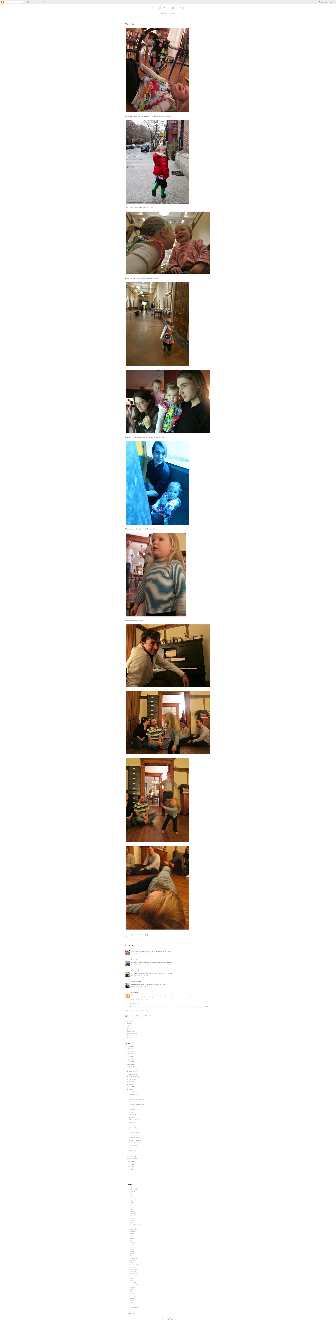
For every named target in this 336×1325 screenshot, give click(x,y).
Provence (132, 1267)
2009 (129, 1164)
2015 (129, 1056)
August (131, 1079)
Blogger (171, 1319)
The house (133, 1287)
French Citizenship (135, 1224)
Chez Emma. (132, 1150)
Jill (132, 949)
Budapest (133, 1211)
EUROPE (129, 1028)
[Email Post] (146, 935)
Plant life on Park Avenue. (136, 1104)
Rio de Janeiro (134, 1273)
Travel (131, 1289)
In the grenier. (133, 1145)
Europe (132, 1220)
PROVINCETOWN (132, 1034)
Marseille (132, 1253)
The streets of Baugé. (135, 1142)
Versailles (132, 1293)
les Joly (132, 1305)
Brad (132, 960)
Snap (131, 1278)
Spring (132, 1280)
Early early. (132, 1109)
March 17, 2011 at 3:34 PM (139, 975)
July (130, 1081)
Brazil (131, 1209)
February (132, 1156)
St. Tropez (133, 1282)
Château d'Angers (134, 1137)
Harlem (132, 1233)
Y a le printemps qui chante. (137, 1099)
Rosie (133, 992)
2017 (129, 1051)
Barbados (133, 1198)
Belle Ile (132, 1202)
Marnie (133, 970)
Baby (131, 1195)
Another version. (134, 1135)
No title (131, 1112)
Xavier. (131, 1096)
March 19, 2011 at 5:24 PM (139, 999)
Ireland (132, 1236)
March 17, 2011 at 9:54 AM (139, 954)
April (130, 1089)
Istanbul (132, 1238)
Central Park (133, 1216)
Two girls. (131, 1117)
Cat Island (133, 1213)
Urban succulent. (134, 1130)
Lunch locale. (133, 1127)
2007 (129, 1169)
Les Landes (133, 1247)
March (131, 1092)
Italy (131, 1240)
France (132, 1222)
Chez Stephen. (133, 1094)
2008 (129, 1167)
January (131, 1158)
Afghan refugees (135, 1187)
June (130, 1084)
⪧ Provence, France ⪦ (168, 13)
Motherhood (133, 1258)
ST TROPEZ (130, 1032)
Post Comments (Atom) (141, 1010)
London (132, 1249)
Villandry (132, 1296)
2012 (129, 1064)
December (132, 1069)
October (131, 1074)
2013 (129, 1061)
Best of (132, 1204)
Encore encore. (133, 1153)
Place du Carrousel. (135, 1132)
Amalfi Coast (133, 1189)
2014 (129, 1059)
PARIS (129, 1036)
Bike (131, 1207)
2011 (129, 1066)
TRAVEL (129, 1024)
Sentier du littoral (135, 1276)
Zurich (131, 1302)
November (132, 1071)
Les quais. (132, 1122)
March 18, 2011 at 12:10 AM (139, 986)
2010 (129, 1162)
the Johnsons (134, 937)
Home (168, 1007)
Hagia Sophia (134, 1229)
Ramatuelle (133, 1271)
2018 (129, 1049)
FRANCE (129, 1030)
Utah (131, 1291)
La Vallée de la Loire (136, 1244)
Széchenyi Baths (135, 1285)
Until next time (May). (135, 1119)
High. (130, 1102)
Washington (133, 1298)
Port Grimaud (134, 1265)
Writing (132, 1300)
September (132, 1076)
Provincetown (134, 1269)
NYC (128, 1026)
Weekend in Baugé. (135, 1140)
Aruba (131, 1193)
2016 (129, 1054)
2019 (129, 1046)
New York (132, 1260)
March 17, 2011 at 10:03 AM (139, 965)
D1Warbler (134, 981)
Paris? (130, 1124)
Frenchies (133, 1227)
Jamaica (132, 1242)
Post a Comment (134, 1003)
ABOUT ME (130, 1022)
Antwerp (132, 1191)
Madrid (132, 1251)
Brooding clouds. (134, 1107)
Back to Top (131, 1313)
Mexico (132, 1256)
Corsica (132, 1218)
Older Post (207, 1007)
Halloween (133, 1231)
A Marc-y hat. (132, 1114)
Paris (131, 1262)
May (130, 1087)
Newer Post (129, 1007)
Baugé (132, 1200)
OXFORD (129, 1038)
